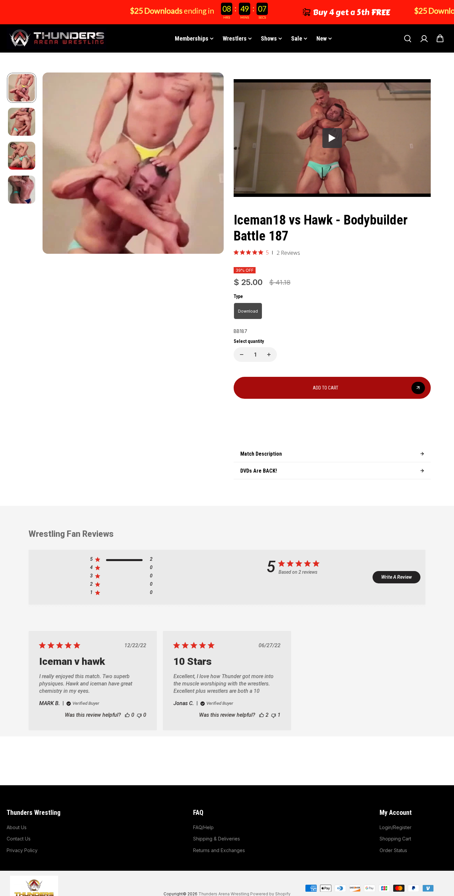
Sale (296, 38)
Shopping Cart (395, 838)
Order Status (393, 850)
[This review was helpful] (261, 715)
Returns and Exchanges (219, 850)
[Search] (407, 38)
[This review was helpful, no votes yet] (127, 715)
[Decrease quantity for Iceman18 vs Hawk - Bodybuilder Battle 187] (241, 354)
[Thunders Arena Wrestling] (56, 38)
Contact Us (19, 838)
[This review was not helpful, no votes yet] (139, 715)
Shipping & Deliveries (216, 838)
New (321, 38)
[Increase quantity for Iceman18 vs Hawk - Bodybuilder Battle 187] (269, 354)
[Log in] (423, 38)
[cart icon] (440, 38)
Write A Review (396, 577)
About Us (17, 827)
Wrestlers (235, 38)
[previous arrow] (55, 164)
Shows (269, 38)
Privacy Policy (22, 850)
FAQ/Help (203, 827)
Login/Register (395, 827)
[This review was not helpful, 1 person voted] (273, 715)
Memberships (191, 38)
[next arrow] (210, 164)
